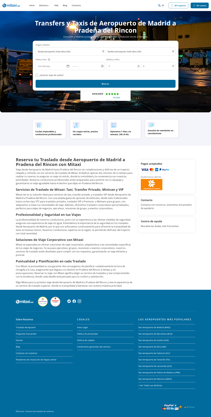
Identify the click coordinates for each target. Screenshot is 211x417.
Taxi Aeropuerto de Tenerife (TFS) (154, 359)
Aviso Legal (82, 327)
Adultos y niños (112, 59)
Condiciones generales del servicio (93, 346)
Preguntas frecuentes (26, 333)
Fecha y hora (41, 59)
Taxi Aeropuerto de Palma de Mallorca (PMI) (159, 372)
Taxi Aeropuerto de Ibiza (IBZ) (152, 346)
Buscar (105, 84)
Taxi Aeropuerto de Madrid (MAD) (154, 327)
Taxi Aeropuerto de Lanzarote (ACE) (155, 366)
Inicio (32, 5)
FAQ (56, 5)
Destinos (43, 5)
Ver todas (116, 97)
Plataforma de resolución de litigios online (36, 359)
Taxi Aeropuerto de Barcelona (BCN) (155, 333)
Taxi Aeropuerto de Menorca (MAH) (155, 379)
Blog (65, 5)
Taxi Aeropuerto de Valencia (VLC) (154, 353)
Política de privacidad (87, 333)
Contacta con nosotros (26, 353)
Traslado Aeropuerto (26, 327)
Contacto (76, 5)
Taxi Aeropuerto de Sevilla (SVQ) (153, 340)
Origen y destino (43, 45)
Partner (19, 340)
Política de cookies (86, 340)
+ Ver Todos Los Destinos (150, 385)
